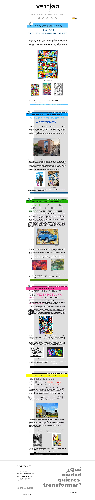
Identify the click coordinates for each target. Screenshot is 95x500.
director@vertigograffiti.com (27, 473)
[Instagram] (39, 18)
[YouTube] (56, 18)
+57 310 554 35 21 (23, 472)
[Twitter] (47, 18)
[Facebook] (52, 18)
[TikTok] (43, 18)
